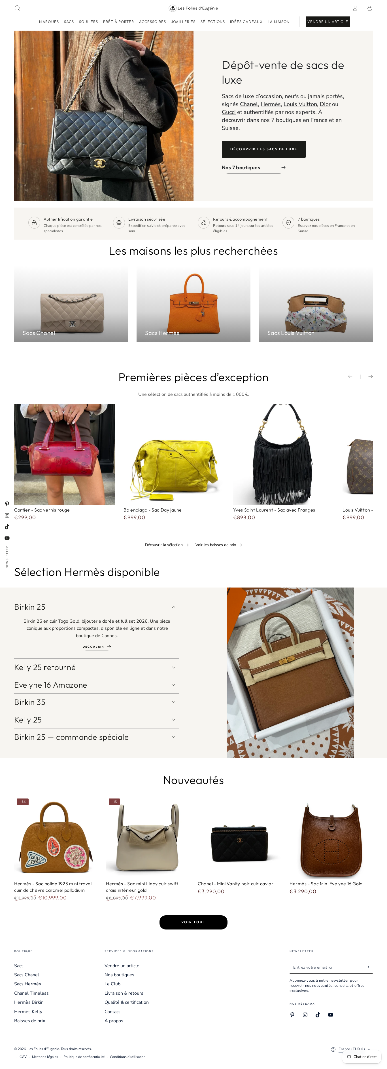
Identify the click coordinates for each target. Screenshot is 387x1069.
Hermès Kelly (28, 1012)
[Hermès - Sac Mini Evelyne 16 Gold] (331, 837)
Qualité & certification (127, 1002)
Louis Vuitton (300, 104)
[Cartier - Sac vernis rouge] (64, 454)
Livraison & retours (124, 993)
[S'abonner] (369, 967)
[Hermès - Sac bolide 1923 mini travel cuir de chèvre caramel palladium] (55, 837)
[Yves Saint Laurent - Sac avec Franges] (283, 454)
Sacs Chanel (26, 975)
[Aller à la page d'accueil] (193, 8)
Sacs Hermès (27, 984)
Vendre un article (122, 966)
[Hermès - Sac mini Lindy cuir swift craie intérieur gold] (147, 837)
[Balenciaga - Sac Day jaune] (174, 454)
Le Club (112, 984)
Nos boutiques (119, 975)
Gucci (229, 112)
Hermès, (271, 104)
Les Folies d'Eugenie (43, 1049)
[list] (193, 225)
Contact (112, 1012)
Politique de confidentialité (84, 1057)
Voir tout (193, 922)
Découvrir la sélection (164, 545)
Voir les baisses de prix (215, 545)
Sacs (19, 966)
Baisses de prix (29, 1021)
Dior (325, 104)
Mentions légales (45, 1057)
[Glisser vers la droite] (366, 377)
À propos (114, 1021)
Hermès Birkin (29, 1002)
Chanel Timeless (31, 993)
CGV (23, 1057)
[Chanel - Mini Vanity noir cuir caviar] (239, 837)
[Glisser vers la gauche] (354, 377)
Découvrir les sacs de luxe (263, 149)
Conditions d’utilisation (128, 1057)
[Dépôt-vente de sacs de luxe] (104, 116)
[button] (17, 8)
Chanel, (249, 104)
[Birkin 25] (290, 673)
